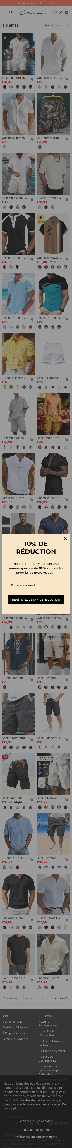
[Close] (65, 538)
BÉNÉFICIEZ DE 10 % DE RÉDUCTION (36, 599)
